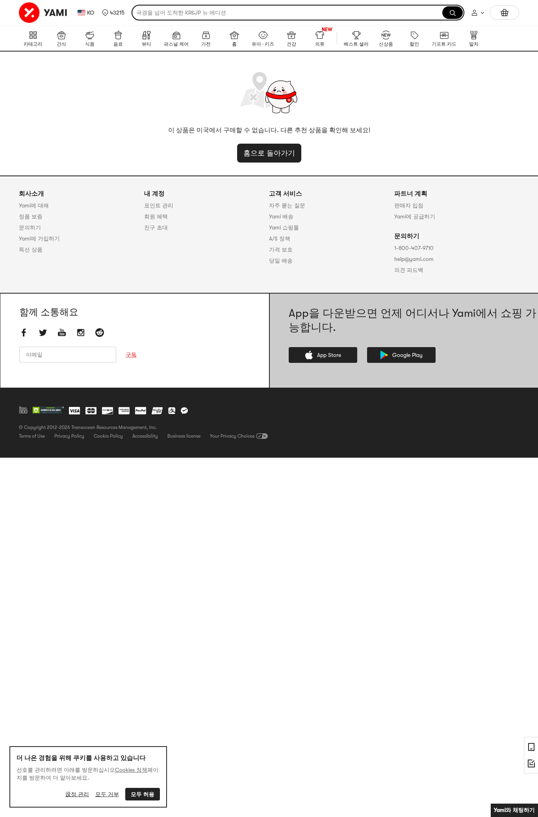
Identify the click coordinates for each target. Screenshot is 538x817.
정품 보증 (31, 216)
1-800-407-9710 (414, 248)
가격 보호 (281, 249)
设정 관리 (77, 794)
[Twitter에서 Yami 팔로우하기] (43, 332)
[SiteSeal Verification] (48, 410)
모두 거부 (107, 794)
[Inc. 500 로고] (23, 410)
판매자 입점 (408, 205)
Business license (183, 436)
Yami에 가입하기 (39, 238)
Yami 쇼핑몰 (284, 227)
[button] (113, 12)
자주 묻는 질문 (287, 205)
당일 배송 (281, 260)
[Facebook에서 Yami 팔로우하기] (24, 332)
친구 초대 (156, 227)
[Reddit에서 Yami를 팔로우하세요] (99, 332)
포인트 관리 (158, 205)
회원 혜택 (156, 216)
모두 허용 (142, 794)
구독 (131, 354)
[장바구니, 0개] (504, 13)
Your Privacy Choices (232, 436)
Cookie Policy (108, 436)
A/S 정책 (279, 238)
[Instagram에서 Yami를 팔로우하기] (80, 332)
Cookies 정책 (131, 770)
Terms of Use (32, 436)
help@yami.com (414, 259)
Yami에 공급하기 (414, 216)
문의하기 (30, 227)
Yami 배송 (281, 216)
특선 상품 (31, 249)
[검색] (452, 12)
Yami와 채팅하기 (514, 810)
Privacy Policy (69, 436)
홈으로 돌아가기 (269, 153)
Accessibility (145, 436)
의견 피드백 (408, 270)
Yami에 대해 (34, 205)
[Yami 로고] (43, 12)
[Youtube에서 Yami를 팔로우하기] (62, 332)
